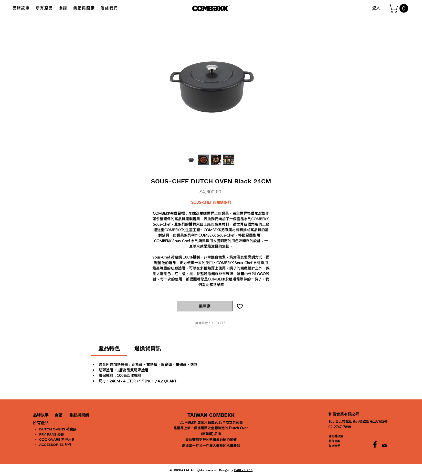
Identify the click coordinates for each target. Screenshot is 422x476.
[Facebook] (375, 444)
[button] (399, 8)
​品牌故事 (41, 415)
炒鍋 (51, 434)
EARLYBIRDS (243, 470)
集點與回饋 (79, 415)
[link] (109, 348)
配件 (55, 445)
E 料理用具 (57, 439)
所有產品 (41, 422)
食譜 (59, 415)
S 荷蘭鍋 (57, 429)
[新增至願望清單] (239, 306)
